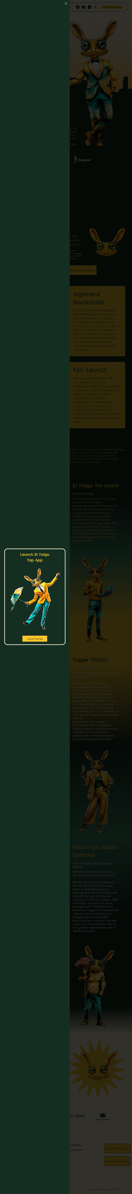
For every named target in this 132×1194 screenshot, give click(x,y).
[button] (66, 3)
